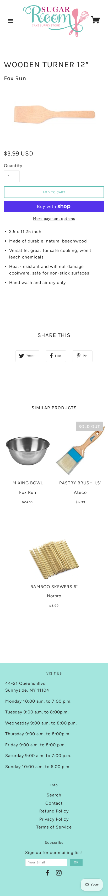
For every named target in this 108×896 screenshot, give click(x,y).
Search (54, 795)
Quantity (12, 165)
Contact (54, 803)
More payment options (54, 218)
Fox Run (15, 78)
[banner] (56, 21)
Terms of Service (54, 827)
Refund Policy (54, 811)
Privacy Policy (54, 819)
